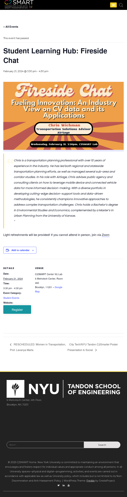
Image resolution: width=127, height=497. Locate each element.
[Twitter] (58, 485)
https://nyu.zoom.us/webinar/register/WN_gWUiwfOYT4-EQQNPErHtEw (17, 309)
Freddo (90, 480)
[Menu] (113, 4)
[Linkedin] (64, 485)
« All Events (10, 26)
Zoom (105, 234)
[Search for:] (45, 447)
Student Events (11, 297)
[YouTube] (68, 485)
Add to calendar (20, 250)
